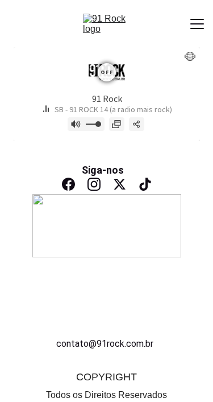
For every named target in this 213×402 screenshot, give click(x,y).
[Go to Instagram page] (94, 184)
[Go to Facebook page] (68, 184)
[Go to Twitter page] (119, 184)
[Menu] (197, 24)
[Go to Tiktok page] (145, 184)
